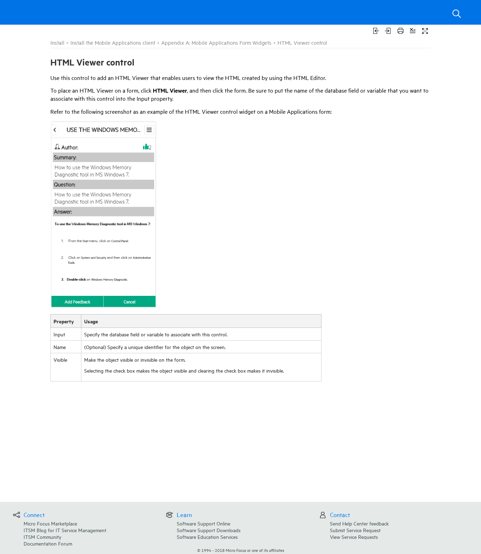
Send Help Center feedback (359, 523)
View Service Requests (354, 536)
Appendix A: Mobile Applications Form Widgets (216, 42)
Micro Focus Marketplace (50, 523)
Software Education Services (207, 536)
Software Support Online (203, 523)
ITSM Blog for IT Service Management (65, 530)
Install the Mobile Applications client (112, 42)
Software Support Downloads (209, 530)
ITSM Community (42, 536)
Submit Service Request (355, 530)
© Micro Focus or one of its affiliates (240, 550)
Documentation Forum (48, 543)
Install (57, 42)
